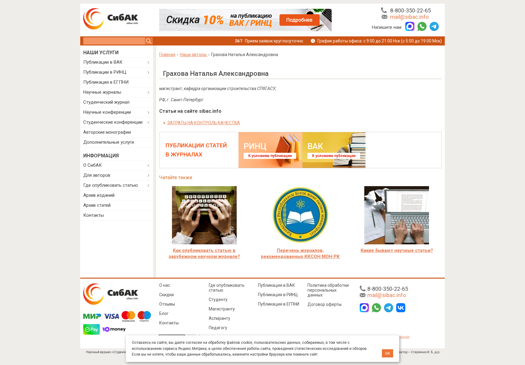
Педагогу (218, 327)
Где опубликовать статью (110, 185)
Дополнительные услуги (108, 142)
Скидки (166, 294)
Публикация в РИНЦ (278, 294)
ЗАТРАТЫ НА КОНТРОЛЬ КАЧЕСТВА (203, 122)
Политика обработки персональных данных (328, 290)
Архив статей (97, 205)
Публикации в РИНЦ (104, 72)
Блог (164, 313)
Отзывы (167, 304)
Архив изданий (99, 195)
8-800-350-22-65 (410, 10)
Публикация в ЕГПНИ (106, 82)
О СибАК (92, 165)
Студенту (218, 299)
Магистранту (222, 308)
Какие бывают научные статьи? (397, 250)
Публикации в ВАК (102, 62)
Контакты (93, 215)
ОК (387, 353)
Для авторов (96, 175)
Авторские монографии (107, 132)
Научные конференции (107, 112)
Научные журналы (102, 92)
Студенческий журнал (106, 102)
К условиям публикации (270, 156)
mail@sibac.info (409, 17)
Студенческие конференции (112, 122)
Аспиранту (219, 318)
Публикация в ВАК (276, 285)
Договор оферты (324, 304)
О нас (164, 285)
